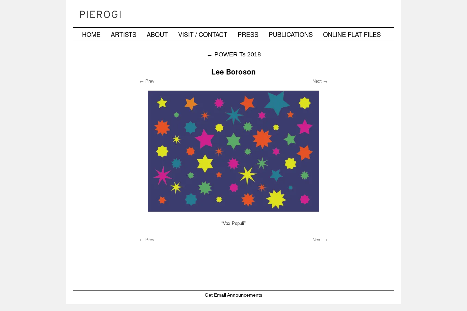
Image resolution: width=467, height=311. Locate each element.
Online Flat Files (352, 34)
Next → (320, 81)
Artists (123, 34)
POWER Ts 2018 (233, 54)
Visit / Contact (202, 34)
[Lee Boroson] (233, 151)
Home (91, 34)
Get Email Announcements (233, 295)
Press (248, 34)
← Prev (147, 81)
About (157, 34)
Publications (291, 34)
